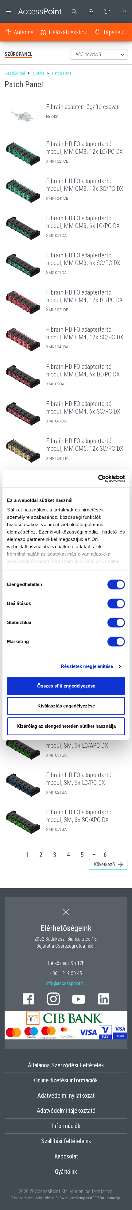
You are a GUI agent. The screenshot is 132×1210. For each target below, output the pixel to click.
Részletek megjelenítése (87, 666)
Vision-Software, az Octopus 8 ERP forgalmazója (83, 1198)
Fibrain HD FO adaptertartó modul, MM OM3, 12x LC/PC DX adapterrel (84, 151)
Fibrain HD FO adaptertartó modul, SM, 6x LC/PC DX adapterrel (78, 782)
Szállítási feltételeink (66, 1141)
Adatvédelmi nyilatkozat (66, 1095)
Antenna (23, 32)
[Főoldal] (33, 11)
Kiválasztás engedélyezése (66, 705)
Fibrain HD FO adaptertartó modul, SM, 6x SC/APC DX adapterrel (78, 819)
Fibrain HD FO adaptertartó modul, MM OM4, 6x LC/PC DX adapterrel (83, 374)
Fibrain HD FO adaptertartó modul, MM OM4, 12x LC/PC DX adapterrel (84, 300)
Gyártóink (66, 1171)
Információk (66, 1126)
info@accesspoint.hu (66, 983)
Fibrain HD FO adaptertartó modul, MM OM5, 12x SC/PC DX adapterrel (84, 448)
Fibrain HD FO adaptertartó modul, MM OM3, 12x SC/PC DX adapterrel (84, 188)
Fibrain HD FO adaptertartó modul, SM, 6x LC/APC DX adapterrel (78, 745)
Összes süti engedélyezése (66, 685)
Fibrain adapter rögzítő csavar (82, 106)
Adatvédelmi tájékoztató (66, 1110)
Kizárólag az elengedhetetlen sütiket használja (66, 726)
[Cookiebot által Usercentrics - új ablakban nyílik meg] (98, 479)
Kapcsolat (66, 1156)
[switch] (116, 603)
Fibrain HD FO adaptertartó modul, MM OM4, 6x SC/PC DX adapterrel (83, 411)
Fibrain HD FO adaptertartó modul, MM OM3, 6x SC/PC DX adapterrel (83, 263)
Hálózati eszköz (68, 32)
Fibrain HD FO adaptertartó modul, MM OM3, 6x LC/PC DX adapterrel (83, 225)
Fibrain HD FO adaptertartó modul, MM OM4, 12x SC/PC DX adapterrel (84, 337)
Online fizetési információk (66, 1080)
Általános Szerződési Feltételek (66, 1065)
